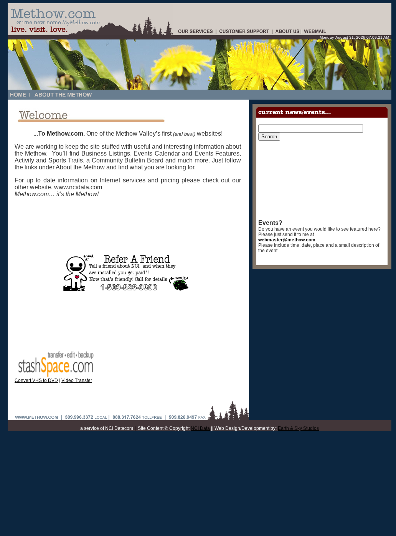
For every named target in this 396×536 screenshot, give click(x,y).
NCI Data (200, 428)
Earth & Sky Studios (298, 428)
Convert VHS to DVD (36, 380)
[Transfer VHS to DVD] (55, 375)
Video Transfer (76, 380)
